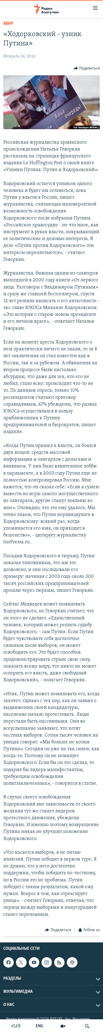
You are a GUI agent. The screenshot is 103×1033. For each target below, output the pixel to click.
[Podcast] (72, 962)
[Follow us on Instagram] (46, 962)
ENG (39, 1026)
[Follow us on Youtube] (34, 962)
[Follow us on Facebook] (8, 962)
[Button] (87, 68)
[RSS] (59, 962)
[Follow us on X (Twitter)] (21, 962)
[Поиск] (87, 1026)
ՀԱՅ (16, 1026)
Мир (8, 23)
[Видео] (63, 1026)
